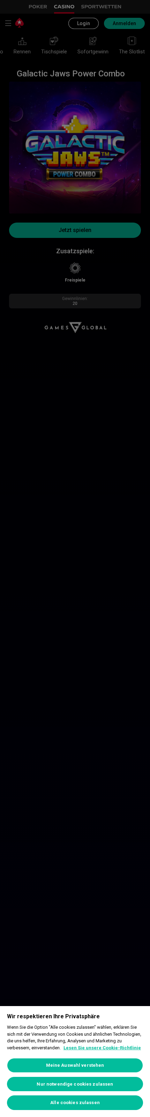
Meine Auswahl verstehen (75, 1065)
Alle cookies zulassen (75, 1102)
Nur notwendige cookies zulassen (75, 1084)
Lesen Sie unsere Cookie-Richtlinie (102, 1047)
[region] (75, 1061)
